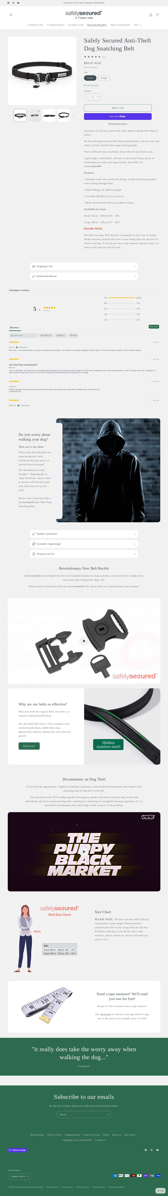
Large (104, 78)
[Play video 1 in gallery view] (34, 115)
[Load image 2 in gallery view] (49, 115)
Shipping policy (98, 1187)
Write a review (154, 326)
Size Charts (129, 1135)
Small (90, 78)
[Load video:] (84, 851)
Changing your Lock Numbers (77, 1140)
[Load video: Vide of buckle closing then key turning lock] (84, 641)
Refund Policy (37, 1135)
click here (105, 1014)
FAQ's (106, 1135)
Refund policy (52, 1187)
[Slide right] (73, 115)
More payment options (117, 123)
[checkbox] (73, 335)
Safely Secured (21, 1187)
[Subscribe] (108, 1114)
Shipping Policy (72, 1135)
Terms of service (82, 1187)
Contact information (116, 1187)
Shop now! (29, 746)
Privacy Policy (54, 1135)
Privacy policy (67, 1187)
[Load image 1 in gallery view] (20, 115)
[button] (11, 14)
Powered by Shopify (35, 1187)
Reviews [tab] (15, 327)
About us (116, 1135)
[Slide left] (10, 115)
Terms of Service (91, 1135)
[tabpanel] (84, 371)
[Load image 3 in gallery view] (63, 115)
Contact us (100, 1140)
